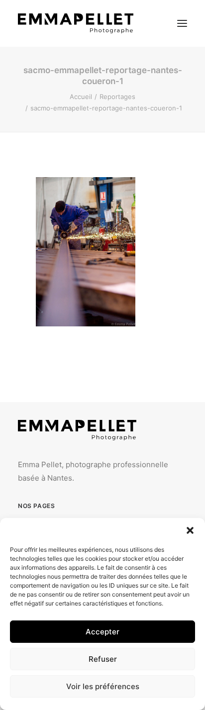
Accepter (102, 631)
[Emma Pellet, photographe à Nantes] (75, 23)
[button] (190, 530)
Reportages (117, 97)
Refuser (103, 659)
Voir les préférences (102, 686)
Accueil (81, 97)
